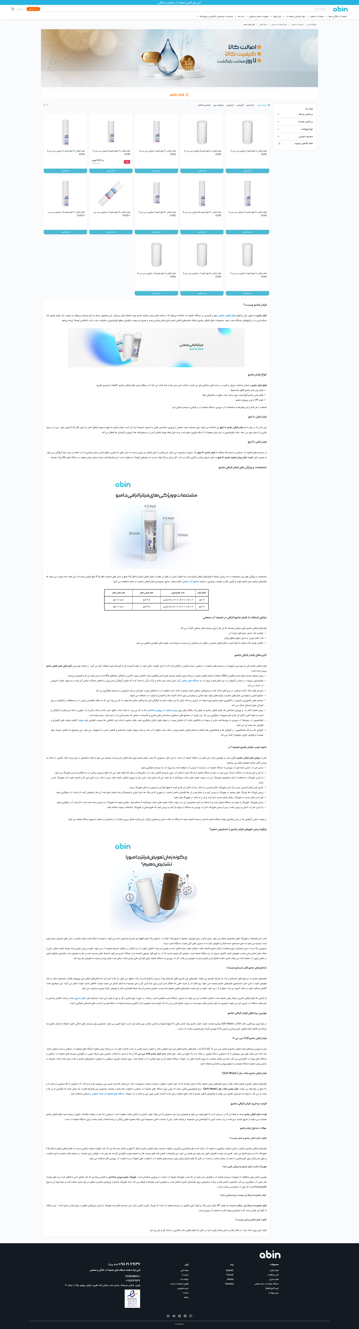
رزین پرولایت (273, 1293)
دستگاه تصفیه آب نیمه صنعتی (267, 1284)
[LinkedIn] (179, 1317)
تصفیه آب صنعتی (297, 24)
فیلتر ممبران (274, 1279)
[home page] (339, 9)
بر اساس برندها (306, 114)
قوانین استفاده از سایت (179, 1284)
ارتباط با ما (19, 9)
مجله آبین (184, 1270)
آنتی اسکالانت (273, 1275)
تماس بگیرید (247, 170)
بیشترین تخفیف (204, 105)
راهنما (186, 1297)
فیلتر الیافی (263, 24)
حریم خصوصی (182, 1288)
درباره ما (185, 1275)
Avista (230, 1279)
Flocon (230, 1275)
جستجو (31, 9)
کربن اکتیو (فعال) (272, 1288)
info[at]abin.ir (132, 1276)
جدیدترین (250, 105)
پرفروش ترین (218, 105)
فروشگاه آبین (311, 24)
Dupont (229, 1270)
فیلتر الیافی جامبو (249, 24)
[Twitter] (191, 1317)
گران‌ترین (240, 105)
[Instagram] (185, 1317)
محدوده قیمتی (306, 137)
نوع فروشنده (307, 129)
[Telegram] (173, 1317)
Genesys (229, 1284)
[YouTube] (168, 1317)
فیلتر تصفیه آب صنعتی (279, 24)
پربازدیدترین (261, 105)
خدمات (185, 1293)
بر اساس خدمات (305, 122)
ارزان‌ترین (230, 105)
